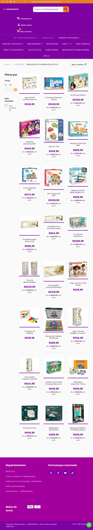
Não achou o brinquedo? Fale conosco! (46, 2)
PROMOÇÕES (52, 44)
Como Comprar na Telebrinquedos (20, 476)
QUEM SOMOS (51, 50)
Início (7, 64)
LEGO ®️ (66, 44)
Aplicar (15, 90)
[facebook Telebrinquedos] (7, 1)
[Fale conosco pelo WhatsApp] (89, 525)
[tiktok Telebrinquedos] (14, 1)
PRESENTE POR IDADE (68, 38)
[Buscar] (66, 9)
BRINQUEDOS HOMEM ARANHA (75, 50)
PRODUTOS (47, 38)
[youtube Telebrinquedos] (11, 1)
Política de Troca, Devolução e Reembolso (24, 481)
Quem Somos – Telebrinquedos (19, 491)
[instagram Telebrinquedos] (3, 1)
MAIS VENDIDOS (83, 44)
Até (10, 85)
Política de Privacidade (15, 486)
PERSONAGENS (34, 44)
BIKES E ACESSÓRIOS (13, 50)
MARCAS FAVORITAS (12, 44)
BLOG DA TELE (35, 50)
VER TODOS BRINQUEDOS (25, 38)
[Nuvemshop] (79, 524)
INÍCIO (46, 56)
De (6, 85)
